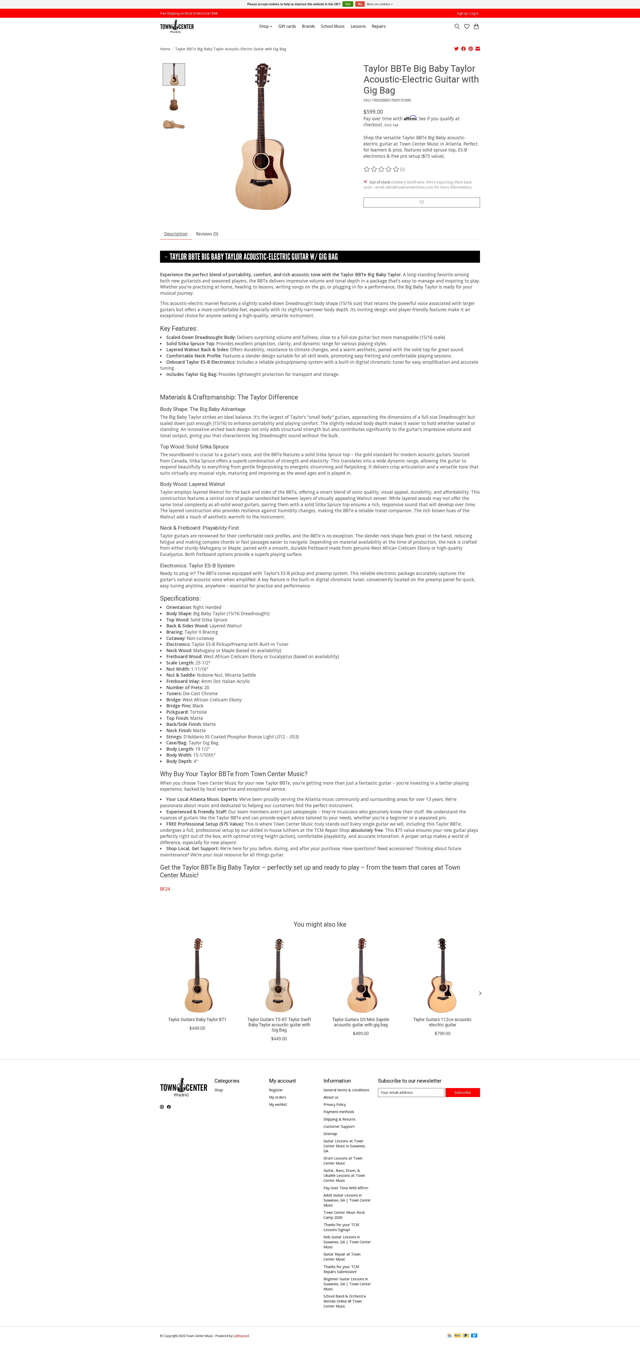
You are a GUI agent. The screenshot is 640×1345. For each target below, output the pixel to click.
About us (331, 1097)
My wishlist (278, 1104)
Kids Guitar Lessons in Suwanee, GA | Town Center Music (347, 1241)
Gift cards (287, 26)
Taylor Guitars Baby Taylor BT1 (197, 1019)
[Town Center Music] (177, 26)
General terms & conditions (346, 1089)
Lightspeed (241, 1336)
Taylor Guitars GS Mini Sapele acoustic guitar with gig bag (360, 1022)
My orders (277, 1097)
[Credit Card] (449, 1336)
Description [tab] (176, 234)
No (360, 4)
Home (165, 48)
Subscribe (462, 1092)
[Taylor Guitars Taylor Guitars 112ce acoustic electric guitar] (442, 975)
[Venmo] (474, 1336)
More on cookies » (380, 4)
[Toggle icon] (457, 26)
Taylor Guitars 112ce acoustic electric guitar (442, 1022)
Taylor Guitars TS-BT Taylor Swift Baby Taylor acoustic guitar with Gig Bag (279, 1025)
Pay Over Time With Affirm (346, 1187)
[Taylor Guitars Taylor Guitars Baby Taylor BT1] (197, 975)
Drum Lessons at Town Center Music (343, 1161)
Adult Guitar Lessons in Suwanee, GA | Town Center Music (347, 1200)
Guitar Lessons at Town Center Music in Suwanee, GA (345, 1145)
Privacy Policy (335, 1104)
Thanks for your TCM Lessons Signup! (341, 1227)
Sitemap (330, 1133)
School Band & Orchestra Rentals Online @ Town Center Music (345, 1301)
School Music (333, 26)
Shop (218, 1089)
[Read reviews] (382, 169)
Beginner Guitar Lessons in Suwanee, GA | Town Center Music (347, 1283)
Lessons (358, 26)
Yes (347, 4)
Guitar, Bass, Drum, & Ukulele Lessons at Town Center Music (344, 1175)
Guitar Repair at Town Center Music (342, 1257)
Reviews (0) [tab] (207, 234)
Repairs (379, 26)
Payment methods (339, 1111)
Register (276, 1089)
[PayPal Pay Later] (465, 1336)
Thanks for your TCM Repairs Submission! (341, 1269)
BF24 (165, 889)
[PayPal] (457, 1336)
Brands (308, 26)
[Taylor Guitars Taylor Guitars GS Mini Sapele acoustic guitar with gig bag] (361, 975)
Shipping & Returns (340, 1119)
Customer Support (339, 1126)
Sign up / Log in (467, 13)
